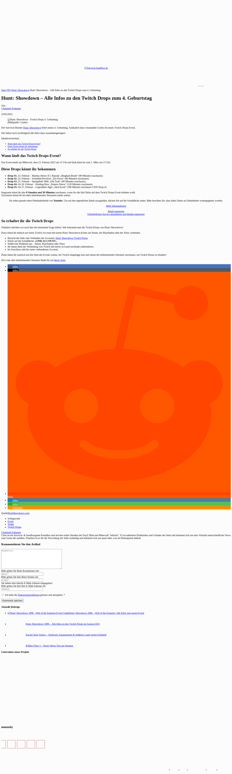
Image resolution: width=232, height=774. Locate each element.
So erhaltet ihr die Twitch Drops (22, 149)
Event (10, 521)
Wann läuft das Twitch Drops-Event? (24, 143)
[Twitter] (21, 744)
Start (3, 90)
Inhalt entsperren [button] (116, 211)
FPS (8, 90)
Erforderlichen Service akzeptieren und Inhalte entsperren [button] (116, 214)
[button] (205, 85)
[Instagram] (11, 744)
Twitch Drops (14, 527)
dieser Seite (59, 260)
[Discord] (31, 744)
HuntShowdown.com (18, 513)
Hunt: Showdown (20, 90)
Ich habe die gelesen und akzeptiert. (35, 595)
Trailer (11, 524)
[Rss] (41, 744)
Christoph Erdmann (11, 108)
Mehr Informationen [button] (116, 206)
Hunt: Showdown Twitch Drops (72, 238)
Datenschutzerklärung (29, 595)
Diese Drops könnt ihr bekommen (23, 146)
